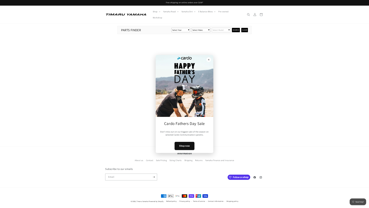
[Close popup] (208, 59)
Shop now (184, 145)
